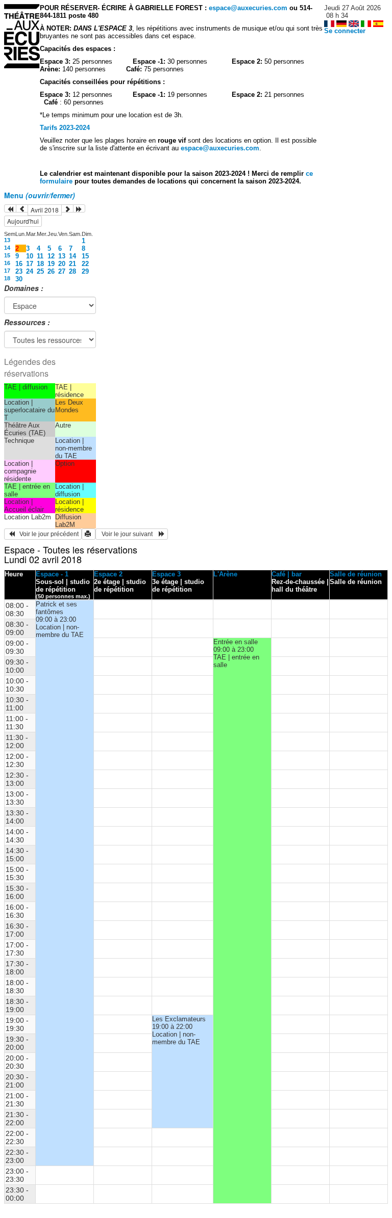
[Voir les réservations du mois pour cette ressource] (22, 208)
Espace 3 (166, 574)
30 (18, 279)
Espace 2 (108, 574)
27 (61, 271)
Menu (39, 195)
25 (40, 271)
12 (51, 256)
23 (18, 271)
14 (7, 248)
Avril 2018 (45, 209)
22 (85, 264)
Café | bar (287, 574)
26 (51, 271)
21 (72, 264)
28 (72, 271)
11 (40, 256)
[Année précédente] (10, 208)
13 (7, 240)
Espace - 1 (52, 574)
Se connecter (344, 31)
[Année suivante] (79, 208)
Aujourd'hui (23, 221)
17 (29, 264)
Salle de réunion (356, 574)
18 (40, 264)
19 (51, 264)
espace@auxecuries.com (248, 8)
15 (7, 255)
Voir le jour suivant (129, 534)
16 (7, 263)
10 (29, 256)
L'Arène (225, 574)
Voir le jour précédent (47, 534)
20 (61, 264)
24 (29, 271)
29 (85, 271)
